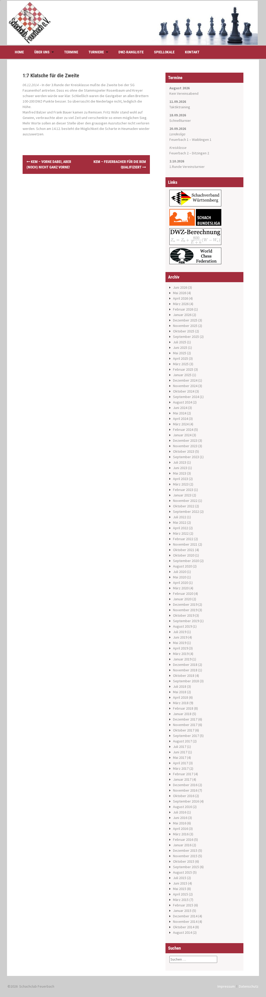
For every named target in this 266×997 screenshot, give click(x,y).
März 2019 (181, 653)
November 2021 (185, 544)
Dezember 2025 (185, 320)
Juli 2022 (179, 517)
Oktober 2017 (183, 730)
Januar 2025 (182, 375)
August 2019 (182, 626)
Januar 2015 (182, 910)
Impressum (226, 986)
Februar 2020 (183, 593)
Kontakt (192, 52)
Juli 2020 (179, 571)
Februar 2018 (183, 708)
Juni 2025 (180, 347)
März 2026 (181, 303)
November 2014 (185, 921)
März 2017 (181, 768)
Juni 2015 (180, 883)
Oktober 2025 (183, 331)
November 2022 (185, 500)
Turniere (96, 52)
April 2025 (180, 358)
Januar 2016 (182, 845)
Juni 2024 (180, 407)
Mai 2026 (179, 293)
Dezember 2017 (185, 719)
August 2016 (182, 806)
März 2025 (181, 364)
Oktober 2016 (183, 795)
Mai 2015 (179, 888)
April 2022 (180, 528)
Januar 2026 (182, 314)
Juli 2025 (179, 342)
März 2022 (181, 533)
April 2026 (180, 298)
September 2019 (186, 621)
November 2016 (185, 790)
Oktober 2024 (183, 391)
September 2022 (186, 511)
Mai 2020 (179, 577)
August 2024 (182, 402)
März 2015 (181, 899)
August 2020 (182, 566)
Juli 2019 (179, 631)
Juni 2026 (180, 287)
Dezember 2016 (185, 785)
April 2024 (180, 418)
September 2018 (186, 681)
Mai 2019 (179, 642)
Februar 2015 (183, 905)
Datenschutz (248, 986)
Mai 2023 (179, 473)
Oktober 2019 (183, 615)
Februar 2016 (183, 839)
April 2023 (180, 478)
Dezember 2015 (185, 850)
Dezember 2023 (185, 440)
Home (19, 52)
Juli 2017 (179, 746)
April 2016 (180, 828)
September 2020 (186, 560)
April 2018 (180, 697)
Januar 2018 (182, 713)
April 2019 (180, 648)
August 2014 (182, 932)
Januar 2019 (182, 659)
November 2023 (185, 446)
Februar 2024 (183, 429)
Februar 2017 (183, 774)
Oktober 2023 (183, 451)
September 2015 (186, 867)
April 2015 (180, 894)
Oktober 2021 (183, 549)
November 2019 (185, 610)
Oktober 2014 (183, 927)
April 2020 (180, 582)
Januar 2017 (182, 779)
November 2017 (185, 724)
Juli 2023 (179, 462)
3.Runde (57, 85)
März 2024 (181, 424)
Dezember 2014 (185, 916)
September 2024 (186, 396)
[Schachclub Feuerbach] (132, 22)
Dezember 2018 (185, 664)
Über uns (42, 52)
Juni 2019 (180, 637)
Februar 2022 (183, 539)
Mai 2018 (179, 692)
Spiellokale (164, 52)
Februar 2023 (183, 489)
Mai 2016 (179, 823)
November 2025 (185, 325)
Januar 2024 (182, 435)
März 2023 (181, 484)
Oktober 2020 (183, 555)
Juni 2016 (180, 817)
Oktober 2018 (183, 675)
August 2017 (182, 741)
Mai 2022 (179, 522)
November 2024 (185, 385)
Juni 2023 (180, 467)
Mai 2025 (179, 353)
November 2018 (185, 670)
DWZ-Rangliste (131, 52)
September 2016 (186, 801)
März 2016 (181, 834)
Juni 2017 (180, 752)
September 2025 (186, 336)
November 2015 (185, 856)
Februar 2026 (183, 309)
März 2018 (181, 703)
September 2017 (186, 735)
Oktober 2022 (183, 506)
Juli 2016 (179, 812)
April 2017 (180, 763)
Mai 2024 (179, 413)
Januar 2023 (182, 495)
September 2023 (186, 457)
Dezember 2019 (185, 604)
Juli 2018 (179, 686)
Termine (71, 52)
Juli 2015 (179, 877)
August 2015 (182, 872)
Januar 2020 (182, 599)
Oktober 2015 (183, 861)
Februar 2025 (183, 369)
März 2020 (181, 588)
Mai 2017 (179, 757)
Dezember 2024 (185, 380)
